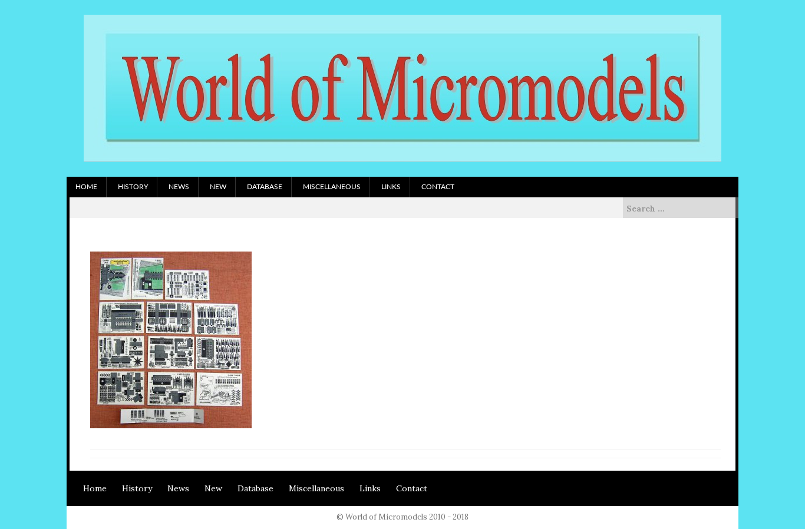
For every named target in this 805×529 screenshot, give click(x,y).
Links (391, 186)
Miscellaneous (332, 186)
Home (86, 186)
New (218, 186)
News (179, 186)
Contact (437, 186)
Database (264, 186)
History (133, 186)
